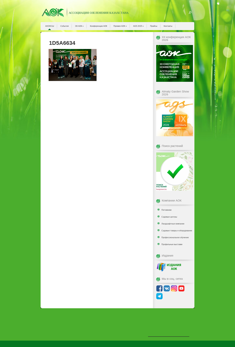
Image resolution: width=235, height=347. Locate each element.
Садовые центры (169, 217)
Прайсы (153, 26)
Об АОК (79, 26)
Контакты (168, 26)
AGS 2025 (138, 26)
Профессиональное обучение (175, 237)
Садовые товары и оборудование (176, 231)
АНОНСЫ (49, 26)
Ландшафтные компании (172, 224)
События (64, 26)
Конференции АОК (98, 26)
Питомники (166, 210)
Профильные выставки (171, 244)
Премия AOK (120, 26)
